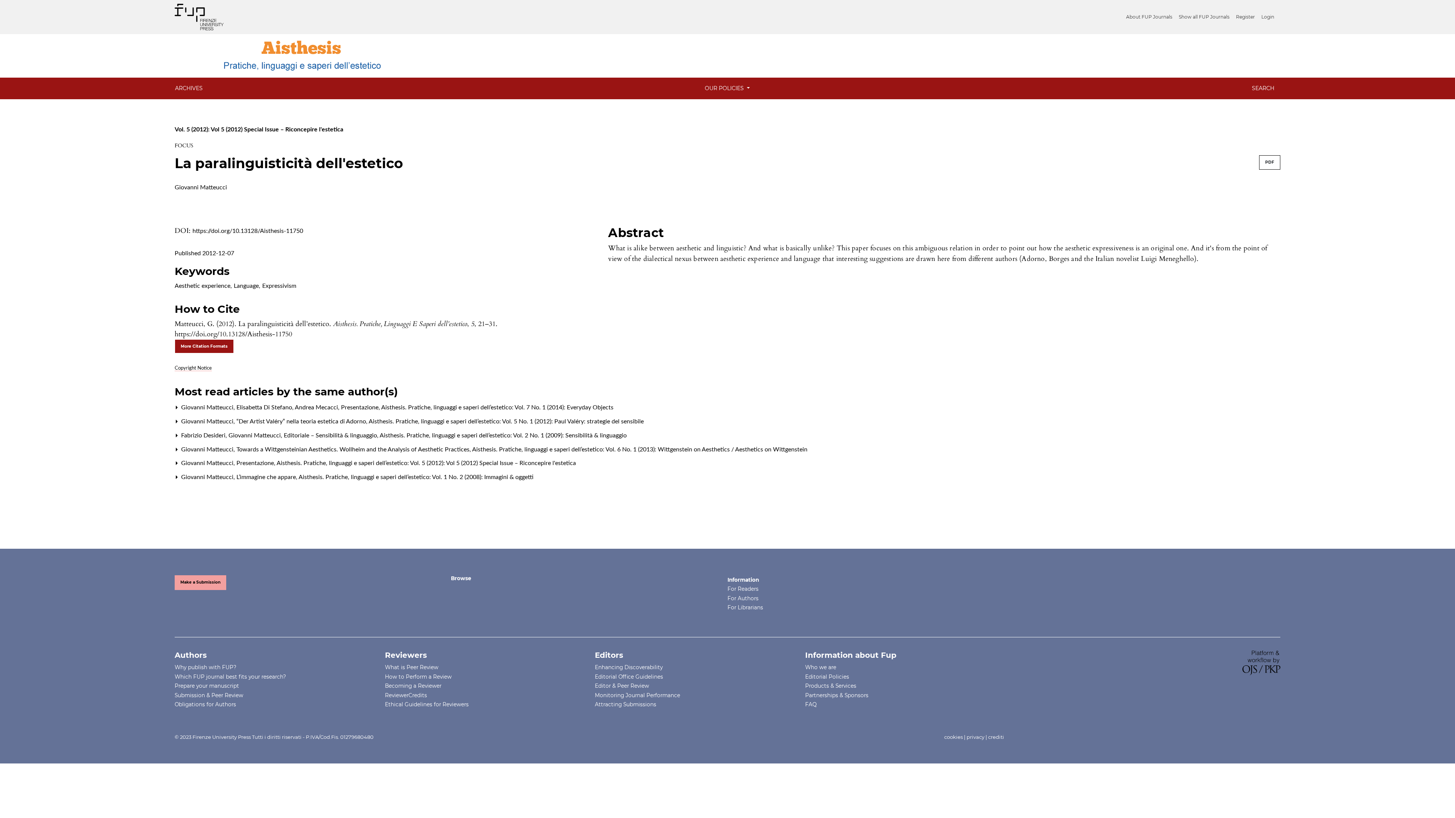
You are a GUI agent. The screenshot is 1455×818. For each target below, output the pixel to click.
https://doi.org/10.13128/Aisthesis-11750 (247, 231)
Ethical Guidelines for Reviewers (427, 704)
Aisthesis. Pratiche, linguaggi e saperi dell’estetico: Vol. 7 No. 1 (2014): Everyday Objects (497, 407)
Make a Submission (200, 582)
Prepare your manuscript (207, 686)
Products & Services (830, 686)
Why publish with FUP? (205, 667)
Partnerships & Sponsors (836, 695)
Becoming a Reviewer (413, 686)
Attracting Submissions (625, 704)
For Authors (743, 598)
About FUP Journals (1149, 17)
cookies (953, 737)
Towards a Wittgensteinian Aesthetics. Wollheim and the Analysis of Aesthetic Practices (353, 449)
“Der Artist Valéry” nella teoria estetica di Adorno (302, 421)
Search (1263, 88)
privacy (975, 737)
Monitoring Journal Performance (637, 695)
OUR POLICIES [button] (725, 88)
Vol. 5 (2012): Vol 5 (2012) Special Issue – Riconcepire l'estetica (259, 129)
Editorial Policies (827, 677)
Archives (189, 88)
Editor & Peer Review (622, 686)
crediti (996, 737)
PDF (1269, 162)
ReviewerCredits (406, 695)
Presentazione (360, 407)
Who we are (820, 667)
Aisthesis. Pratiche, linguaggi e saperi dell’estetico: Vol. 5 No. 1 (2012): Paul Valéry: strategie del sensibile (506, 421)
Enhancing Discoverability (629, 667)
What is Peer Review (411, 667)
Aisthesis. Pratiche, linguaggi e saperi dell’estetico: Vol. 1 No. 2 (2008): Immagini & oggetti (416, 477)
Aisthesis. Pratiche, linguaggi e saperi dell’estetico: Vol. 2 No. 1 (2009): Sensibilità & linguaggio (503, 435)
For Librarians (745, 607)
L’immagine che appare (266, 477)
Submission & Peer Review (209, 695)
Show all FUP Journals (1204, 17)
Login (1267, 17)
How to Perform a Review (418, 677)
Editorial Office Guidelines (629, 677)
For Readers (743, 589)
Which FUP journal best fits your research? (230, 677)
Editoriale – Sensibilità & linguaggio (331, 435)
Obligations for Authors (205, 704)
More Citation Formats (204, 346)
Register (1245, 17)
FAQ (811, 704)
